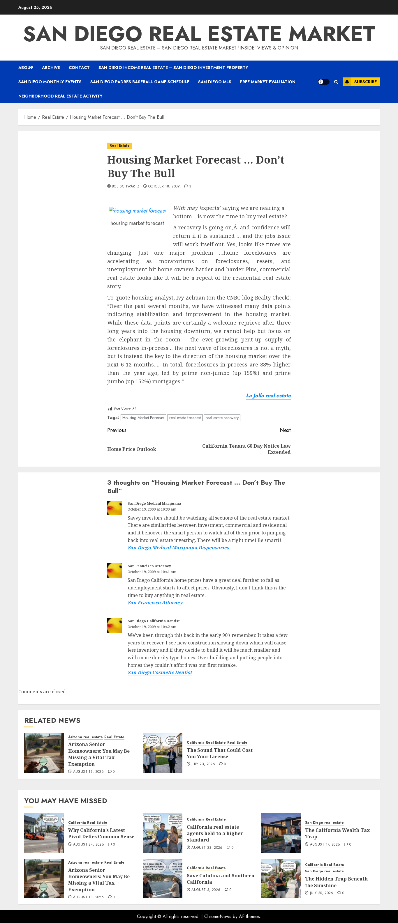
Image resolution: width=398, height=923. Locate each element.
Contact (79, 67)
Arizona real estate (85, 737)
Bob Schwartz (125, 186)
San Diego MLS (214, 82)
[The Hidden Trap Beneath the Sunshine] (281, 878)
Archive (51, 67)
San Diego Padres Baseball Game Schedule (139, 82)
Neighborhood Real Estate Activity (60, 96)
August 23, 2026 (206, 848)
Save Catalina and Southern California (220, 878)
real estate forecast (185, 418)
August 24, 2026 (88, 844)
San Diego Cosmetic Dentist (160, 672)
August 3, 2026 (205, 890)
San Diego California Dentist (154, 621)
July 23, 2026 (203, 764)
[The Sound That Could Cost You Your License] (162, 753)
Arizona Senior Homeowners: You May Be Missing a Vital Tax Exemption (99, 754)
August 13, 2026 (88, 772)
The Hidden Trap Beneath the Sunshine (336, 882)
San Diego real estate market (199, 34)
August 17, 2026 (325, 844)
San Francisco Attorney (149, 566)
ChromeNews (217, 916)
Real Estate (120, 145)
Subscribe (365, 82)
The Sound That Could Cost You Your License (220, 753)
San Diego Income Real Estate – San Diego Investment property (173, 67)
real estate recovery (222, 418)
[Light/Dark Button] (324, 82)
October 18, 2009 (164, 186)
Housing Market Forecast (143, 418)
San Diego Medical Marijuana (154, 503)
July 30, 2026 (321, 893)
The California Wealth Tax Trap (337, 833)
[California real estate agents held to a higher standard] (162, 833)
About (25, 67)
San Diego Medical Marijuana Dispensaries (178, 547)
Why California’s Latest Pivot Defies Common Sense (101, 833)
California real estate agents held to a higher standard (215, 833)
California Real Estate (206, 742)
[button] (336, 82)
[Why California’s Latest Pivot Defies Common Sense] (44, 833)
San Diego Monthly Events (50, 82)
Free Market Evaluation (267, 82)
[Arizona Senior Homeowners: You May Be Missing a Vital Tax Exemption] (44, 753)
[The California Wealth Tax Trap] (281, 833)
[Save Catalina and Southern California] (162, 878)
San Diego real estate (324, 822)
